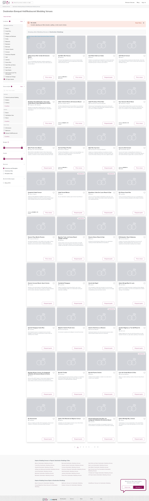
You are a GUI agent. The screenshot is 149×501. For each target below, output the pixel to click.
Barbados (7, 44)
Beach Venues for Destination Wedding (44, 483)
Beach (7, 112)
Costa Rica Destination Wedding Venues (44, 465)
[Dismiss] (143, 23)
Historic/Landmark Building (12, 97)
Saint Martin (8, 70)
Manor (7, 117)
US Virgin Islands (9, 79)
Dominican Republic (10, 54)
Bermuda (7, 46)
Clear (21, 21)
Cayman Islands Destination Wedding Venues (73, 465)
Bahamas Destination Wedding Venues (44, 473)
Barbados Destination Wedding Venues (44, 475)
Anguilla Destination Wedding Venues (44, 467)
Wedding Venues (6, 6)
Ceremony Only (9, 171)
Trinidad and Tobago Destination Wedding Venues (100, 473)
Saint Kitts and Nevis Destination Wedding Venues (100, 463)
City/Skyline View (9, 115)
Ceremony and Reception (11, 168)
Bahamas (7, 41)
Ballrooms (7, 130)
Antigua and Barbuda (10, 36)
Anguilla (7, 33)
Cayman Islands (9, 49)
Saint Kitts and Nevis (10, 65)
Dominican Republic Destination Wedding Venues (74, 469)
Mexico (7, 28)
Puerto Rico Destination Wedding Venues (72, 475)
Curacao (7, 52)
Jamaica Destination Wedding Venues (71, 473)
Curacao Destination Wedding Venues (71, 467)
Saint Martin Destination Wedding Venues (98, 467)
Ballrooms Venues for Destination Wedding (72, 483)
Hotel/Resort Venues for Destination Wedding (99, 483)
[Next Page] (98, 447)
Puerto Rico (8, 62)
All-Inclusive (8, 128)
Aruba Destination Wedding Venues (43, 471)
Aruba (6, 39)
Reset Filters (138, 23)
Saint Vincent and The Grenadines (10, 73)
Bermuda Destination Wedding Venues (71, 463)
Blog (138, 2)
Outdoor (7, 102)
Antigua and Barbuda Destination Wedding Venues (47, 469)
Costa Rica (8, 31)
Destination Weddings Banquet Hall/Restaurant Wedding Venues (26, 6)
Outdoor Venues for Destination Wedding (72, 485)
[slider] (4, 148)
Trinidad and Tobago (10, 76)
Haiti (6, 57)
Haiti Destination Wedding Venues (70, 471)
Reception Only (8, 173)
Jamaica (7, 59)
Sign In (144, 2)
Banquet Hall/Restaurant (11, 133)
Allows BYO (7, 183)
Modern (7, 100)
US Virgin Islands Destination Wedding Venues (99, 475)
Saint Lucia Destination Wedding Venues (98, 465)
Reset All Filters (7, 16)
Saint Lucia (8, 67)
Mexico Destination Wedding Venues (44, 463)
